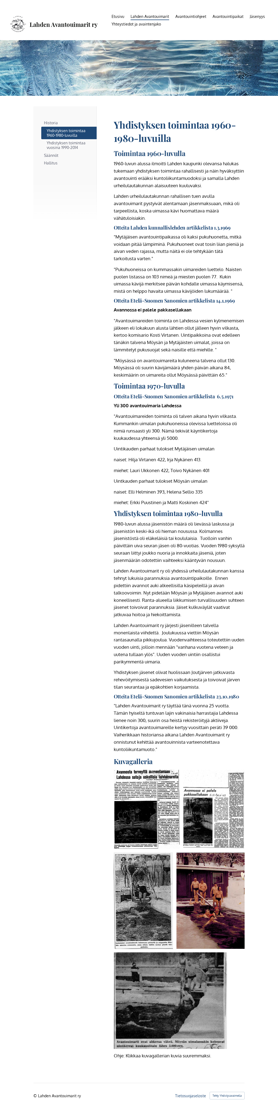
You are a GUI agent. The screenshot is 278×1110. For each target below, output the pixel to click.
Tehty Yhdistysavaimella (227, 1095)
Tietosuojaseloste (190, 1096)
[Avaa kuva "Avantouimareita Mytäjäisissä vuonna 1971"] (210, 900)
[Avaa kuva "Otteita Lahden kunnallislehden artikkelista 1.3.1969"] (147, 809)
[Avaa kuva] (214, 809)
